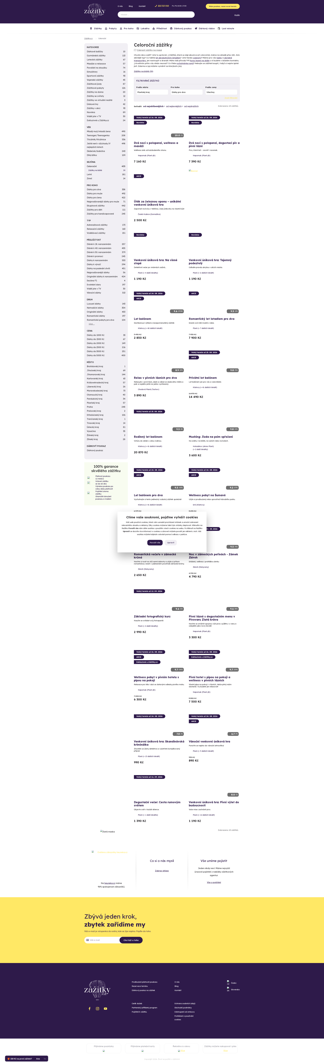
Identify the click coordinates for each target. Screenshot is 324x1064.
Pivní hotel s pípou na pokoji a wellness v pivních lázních (209, 679)
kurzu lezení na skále (199, 60)
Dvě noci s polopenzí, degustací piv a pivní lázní (214, 144)
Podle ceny (210, 87)
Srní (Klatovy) (199, 505)
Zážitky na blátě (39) (143, 71)
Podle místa (142, 87)
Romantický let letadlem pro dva (211, 318)
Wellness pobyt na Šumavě (207, 495)
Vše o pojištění (214, 882)
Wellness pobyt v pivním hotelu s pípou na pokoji (156, 679)
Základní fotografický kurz (152, 616)
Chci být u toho (131, 940)
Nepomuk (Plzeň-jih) (146, 155)
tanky (219, 58)
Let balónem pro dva (148, 495)
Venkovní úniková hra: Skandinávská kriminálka (159, 743)
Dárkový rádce (206, 28)
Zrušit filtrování (231, 98)
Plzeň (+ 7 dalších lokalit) (203, 328)
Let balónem (142, 318)
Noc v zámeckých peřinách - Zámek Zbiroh (213, 556)
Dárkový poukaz (182, 28)
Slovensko (235, 989)
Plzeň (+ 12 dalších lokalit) (204, 815)
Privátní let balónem (203, 377)
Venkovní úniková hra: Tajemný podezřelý (210, 261)
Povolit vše (155, 542)
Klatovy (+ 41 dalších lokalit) (205, 387)
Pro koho (175, 87)
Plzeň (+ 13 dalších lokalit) (149, 756)
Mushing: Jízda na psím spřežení (211, 436)
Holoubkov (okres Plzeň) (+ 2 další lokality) (203, 448)
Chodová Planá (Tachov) (148, 389)
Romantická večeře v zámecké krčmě (155, 556)
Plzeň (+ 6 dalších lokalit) (203, 273)
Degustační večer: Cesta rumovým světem (157, 804)
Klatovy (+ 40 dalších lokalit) (150, 328)
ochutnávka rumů (185, 63)
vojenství (197, 58)
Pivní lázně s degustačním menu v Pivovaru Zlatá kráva (212, 618)
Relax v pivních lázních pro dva (155, 377)
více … (92, 324)
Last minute (227, 28)
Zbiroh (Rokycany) (146, 569)
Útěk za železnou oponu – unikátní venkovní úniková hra (157, 203)
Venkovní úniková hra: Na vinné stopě (155, 261)
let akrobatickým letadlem (168, 58)
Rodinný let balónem (148, 436)
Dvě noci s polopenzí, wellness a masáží (156, 144)
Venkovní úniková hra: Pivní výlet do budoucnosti (214, 804)
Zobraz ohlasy (162, 870)
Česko (233, 983)
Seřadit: (138, 106)
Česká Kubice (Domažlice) (149, 214)
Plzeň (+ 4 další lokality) (148, 273)
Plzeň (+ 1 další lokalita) (148, 815)
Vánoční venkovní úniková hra (209, 741)
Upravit (170, 542)
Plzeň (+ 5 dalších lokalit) (203, 751)
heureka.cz (109, 883)
